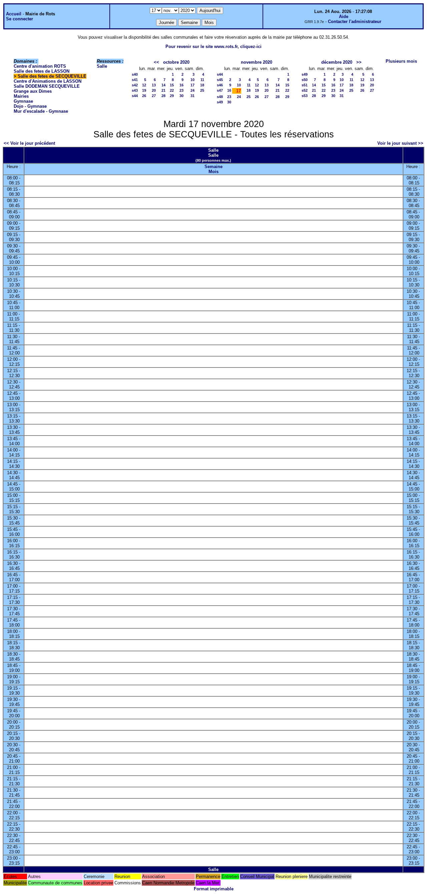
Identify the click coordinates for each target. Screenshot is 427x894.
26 (144, 96)
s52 (305, 90)
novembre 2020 (256, 62)
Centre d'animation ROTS (40, 66)
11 (202, 80)
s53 (305, 96)
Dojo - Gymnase (30, 106)
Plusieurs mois (401, 61)
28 (163, 96)
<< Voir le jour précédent (29, 143)
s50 (305, 80)
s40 (135, 74)
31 (192, 96)
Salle (102, 66)
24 (192, 90)
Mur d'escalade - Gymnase (41, 111)
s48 (220, 97)
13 (154, 85)
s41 (135, 80)
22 (172, 90)
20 (154, 90)
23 (181, 90)
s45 (220, 80)
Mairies (21, 96)
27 (154, 96)
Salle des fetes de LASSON (41, 71)
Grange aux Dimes (33, 91)
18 (202, 85)
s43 (135, 90)
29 (172, 96)
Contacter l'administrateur (354, 21)
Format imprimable (214, 888)
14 (163, 85)
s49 (220, 102)
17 (192, 85)
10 (192, 80)
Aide (343, 16)
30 (181, 96)
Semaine (213, 166)
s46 (220, 85)
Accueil (13, 13)
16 (181, 85)
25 (202, 90)
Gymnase (23, 101)
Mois (213, 171)
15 (172, 85)
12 (144, 85)
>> (359, 62)
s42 (135, 85)
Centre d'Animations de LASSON (47, 81)
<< (156, 62)
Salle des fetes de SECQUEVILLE (52, 76)
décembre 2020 (336, 62)
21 (163, 90)
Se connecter (19, 18)
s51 (305, 85)
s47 (220, 90)
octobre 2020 (176, 62)
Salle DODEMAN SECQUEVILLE (47, 86)
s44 (135, 96)
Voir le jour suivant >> (400, 143)
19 (144, 90)
